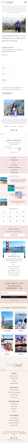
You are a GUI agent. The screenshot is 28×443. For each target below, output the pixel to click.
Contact (20, 126)
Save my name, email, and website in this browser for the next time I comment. (12, 88)
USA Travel (14, 406)
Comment (4, 55)
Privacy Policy (15, 433)
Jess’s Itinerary (14, 275)
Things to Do (14, 268)
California (14, 164)
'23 (17, 221)
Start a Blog (14, 397)
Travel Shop (14, 172)
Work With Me (14, 383)
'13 (3, 212)
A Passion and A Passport (7, 2)
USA (14, 162)
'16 (23, 212)
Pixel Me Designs (16, 439)
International (14, 160)
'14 (10, 212)
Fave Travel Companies (14, 392)
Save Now (14, 235)
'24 (24, 221)
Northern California (14, 420)
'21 (3, 221)
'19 (17, 216)
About (6, 126)
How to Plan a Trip (14, 390)
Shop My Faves (14, 395)
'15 (17, 212)
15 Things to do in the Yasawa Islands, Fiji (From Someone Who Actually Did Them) (18, 180)
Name (4, 68)
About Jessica (14, 376)
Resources (14, 169)
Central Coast (14, 425)
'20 (24, 216)
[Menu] (25, 2)
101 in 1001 (13, 126)
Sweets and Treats (14, 272)
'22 (10, 221)
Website (4, 80)
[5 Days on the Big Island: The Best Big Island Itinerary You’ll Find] (4, 202)
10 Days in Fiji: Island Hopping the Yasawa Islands (18, 188)
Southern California (14, 422)
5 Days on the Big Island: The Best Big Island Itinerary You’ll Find (18, 202)
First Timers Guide (14, 266)
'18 (10, 216)
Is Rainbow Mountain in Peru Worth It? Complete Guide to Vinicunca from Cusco (18, 194)
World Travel (14, 404)
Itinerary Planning (14, 167)
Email (4, 74)
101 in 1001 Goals (14, 378)
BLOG (14, 411)
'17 (3, 216)
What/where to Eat (14, 270)
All (14, 264)
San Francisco (14, 418)
